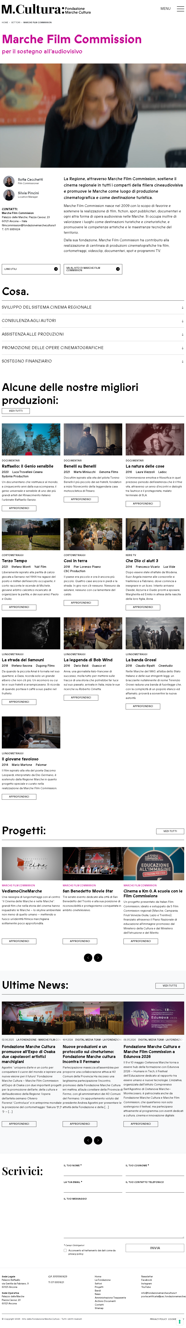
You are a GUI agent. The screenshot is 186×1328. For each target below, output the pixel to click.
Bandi (98, 1290)
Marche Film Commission (120, 1039)
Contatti (99, 1304)
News (98, 1294)
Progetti (99, 1287)
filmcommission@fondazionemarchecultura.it (29, 225)
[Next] (98, 957)
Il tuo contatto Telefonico (145, 1182)
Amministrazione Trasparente (110, 1297)
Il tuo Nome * (73, 1165)
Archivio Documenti (105, 1301)
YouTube (146, 1287)
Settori (15, 22)
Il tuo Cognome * (137, 1165)
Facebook (146, 1280)
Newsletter (147, 1276)
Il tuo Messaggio (75, 1198)
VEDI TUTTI (16, 411)
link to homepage (65, 9)
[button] (93, 307)
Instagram (146, 1283)
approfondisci (19, 508)
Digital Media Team (29, 1039)
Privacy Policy (158, 1319)
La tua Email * (73, 1182)
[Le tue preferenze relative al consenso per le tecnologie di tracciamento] (179, 1321)
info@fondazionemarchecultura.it (159, 1293)
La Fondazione (54, 1039)
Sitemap (99, 1308)
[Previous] (88, 957)
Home (5, 22)
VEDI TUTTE (170, 985)
